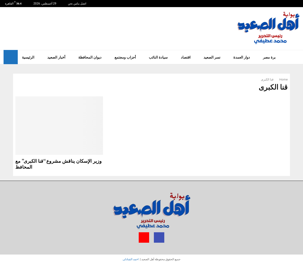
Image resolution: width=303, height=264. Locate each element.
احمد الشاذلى (130, 259)
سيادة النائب (158, 57)
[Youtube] (293, 3)
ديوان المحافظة (90, 57)
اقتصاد (186, 57)
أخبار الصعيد (56, 57)
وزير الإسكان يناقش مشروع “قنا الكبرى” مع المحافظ (58, 164)
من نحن (72, 3)
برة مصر (269, 57)
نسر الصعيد (212, 57)
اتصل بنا (81, 3)
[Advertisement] (151, 28)
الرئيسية (28, 57)
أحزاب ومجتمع (125, 57)
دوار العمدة (241, 57)
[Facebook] (295, 3)
